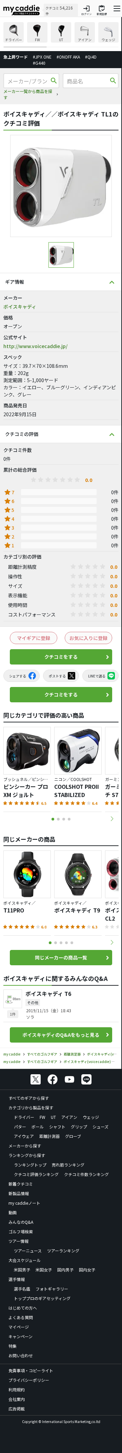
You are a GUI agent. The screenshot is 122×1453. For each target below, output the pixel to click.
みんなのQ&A (20, 1222)
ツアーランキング (63, 1250)
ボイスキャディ (19, 306)
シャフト (57, 1126)
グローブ (73, 1136)
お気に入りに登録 (88, 638)
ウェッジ (91, 1117)
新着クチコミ (20, 1184)
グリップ (79, 1126)
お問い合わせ (20, 1355)
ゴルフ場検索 (20, 1231)
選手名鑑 (22, 1289)
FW (42, 1117)
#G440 (39, 63)
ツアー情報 (18, 1241)
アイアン (69, 1117)
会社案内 (16, 1399)
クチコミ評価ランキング (36, 1174)
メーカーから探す (24, 1146)
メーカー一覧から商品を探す (27, 94)
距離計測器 (49, 1136)
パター (20, 1126)
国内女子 (87, 1269)
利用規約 (16, 1389)
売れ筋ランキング (68, 1165)
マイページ (18, 1327)
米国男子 (22, 1269)
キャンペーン (20, 1336)
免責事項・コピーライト (30, 1370)
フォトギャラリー (52, 1289)
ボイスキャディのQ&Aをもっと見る (60, 1034)
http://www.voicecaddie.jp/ (35, 346)
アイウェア (24, 1136)
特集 (12, 1346)
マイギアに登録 (33, 638)
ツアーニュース (28, 1250)
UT (53, 1117)
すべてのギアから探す (28, 1098)
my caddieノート (24, 1203)
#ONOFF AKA (68, 57)
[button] (112, 819)
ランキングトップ (30, 1165)
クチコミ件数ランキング (86, 1174)
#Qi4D (91, 57)
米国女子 (44, 1269)
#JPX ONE (42, 57)
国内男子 (65, 1269)
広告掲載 (16, 1408)
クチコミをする (61, 656)
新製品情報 (18, 1193)
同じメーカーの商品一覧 (61, 957)
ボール (38, 1126)
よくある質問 (20, 1317)
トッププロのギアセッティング (42, 1298)
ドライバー (24, 1117)
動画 (12, 1212)
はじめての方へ (22, 1308)
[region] (61, 35)
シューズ (100, 1126)
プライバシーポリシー (28, 1380)
